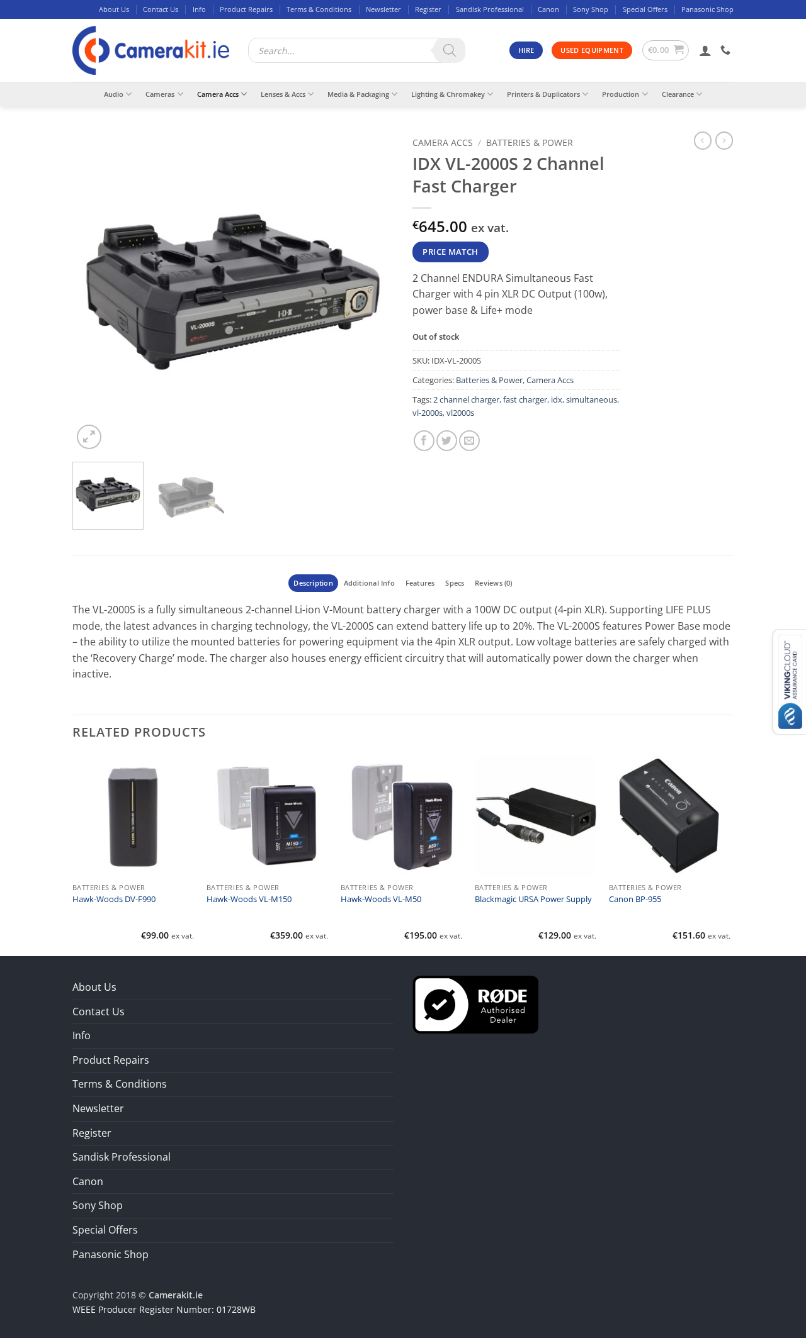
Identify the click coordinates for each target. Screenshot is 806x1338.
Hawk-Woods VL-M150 (249, 900)
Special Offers (645, 9)
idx (556, 399)
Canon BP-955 (635, 900)
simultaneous (591, 399)
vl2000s (460, 412)
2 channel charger (466, 399)
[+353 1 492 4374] (727, 50)
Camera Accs (218, 94)
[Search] (449, 50)
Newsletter (383, 9)
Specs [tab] (454, 583)
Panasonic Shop (707, 9)
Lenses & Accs (283, 94)
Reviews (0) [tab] (493, 583)
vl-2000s (427, 412)
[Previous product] (724, 140)
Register (428, 9)
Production (620, 94)
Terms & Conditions (319, 9)
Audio (113, 94)
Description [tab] (312, 583)
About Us (114, 9)
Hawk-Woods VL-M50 (381, 900)
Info (199, 9)
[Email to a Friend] (469, 440)
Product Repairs (246, 9)
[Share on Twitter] (446, 440)
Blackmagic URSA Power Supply (533, 900)
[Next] (371, 292)
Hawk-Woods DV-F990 (114, 900)
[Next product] (703, 140)
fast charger (525, 399)
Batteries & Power (529, 142)
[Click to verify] (475, 1003)
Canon (548, 9)
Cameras (159, 94)
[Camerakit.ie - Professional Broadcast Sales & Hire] (150, 50)
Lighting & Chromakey (448, 94)
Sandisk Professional (490, 9)
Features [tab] (420, 583)
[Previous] (94, 292)
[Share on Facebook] (424, 440)
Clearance (678, 94)
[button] (666, 50)
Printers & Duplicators (543, 94)
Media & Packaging (358, 94)
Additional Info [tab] (369, 583)
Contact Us (160, 9)
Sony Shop (590, 9)
